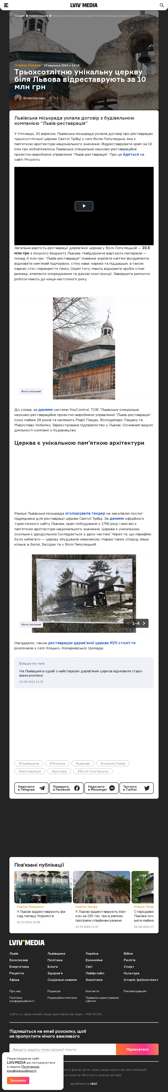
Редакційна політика (62, 997)
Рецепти (16, 973)
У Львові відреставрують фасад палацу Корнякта (41, 913)
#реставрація (30, 771)
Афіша (14, 980)
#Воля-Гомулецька (92, 771)
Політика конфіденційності (21, 999)
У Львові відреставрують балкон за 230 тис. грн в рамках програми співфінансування (101, 915)
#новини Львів (113, 763)
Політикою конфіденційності (23, 1069)
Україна (92, 953)
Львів (13, 953)
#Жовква (57, 763)
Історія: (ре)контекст (141, 980)
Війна (128, 953)
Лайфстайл (95, 973)
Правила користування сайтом (102, 999)
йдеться (131, 154)
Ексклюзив (18, 960)
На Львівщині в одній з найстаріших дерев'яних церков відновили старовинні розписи (81, 673)
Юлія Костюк (34, 98)
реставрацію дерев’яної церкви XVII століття (92, 643)
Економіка (94, 960)
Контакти (92, 991)
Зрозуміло (18, 1080)
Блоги (53, 966)
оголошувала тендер (85, 513)
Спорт (129, 966)
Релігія (129, 960)
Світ (89, 966)
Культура (131, 973)
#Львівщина (29, 763)
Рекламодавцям (135, 991)
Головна (19, 15)
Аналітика (94, 980)
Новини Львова (38, 15)
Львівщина (56, 953)
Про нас (15, 991)
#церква (83, 763)
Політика (55, 960)
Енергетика (19, 966)
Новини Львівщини (30, 906)
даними (46, 409)
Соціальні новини (62, 980)
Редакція (54, 991)
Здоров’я (55, 973)
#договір (59, 771)
